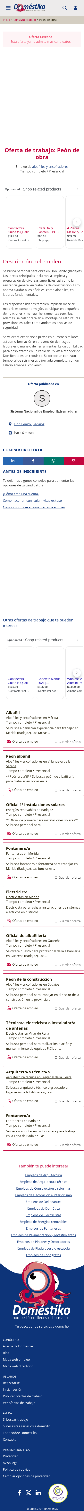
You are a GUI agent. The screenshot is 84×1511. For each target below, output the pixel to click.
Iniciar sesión (12, 1389)
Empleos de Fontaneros (43, 1228)
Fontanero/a (18, 848)
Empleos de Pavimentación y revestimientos (43, 1235)
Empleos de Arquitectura (43, 1175)
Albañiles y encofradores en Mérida (32, 718)
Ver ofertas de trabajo (19, 1403)
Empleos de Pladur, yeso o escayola (43, 1248)
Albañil (13, 712)
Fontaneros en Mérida (22, 853)
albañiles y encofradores (50, 166)
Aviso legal (10, 1463)
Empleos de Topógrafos (43, 1255)
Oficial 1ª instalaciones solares (35, 804)
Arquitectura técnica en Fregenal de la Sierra (38, 1077)
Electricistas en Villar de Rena (27, 1033)
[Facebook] (19, 1493)
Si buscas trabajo (15, 1419)
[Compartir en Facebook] (33, 461)
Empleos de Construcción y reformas (43, 1188)
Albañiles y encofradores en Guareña (33, 941)
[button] (8, 8)
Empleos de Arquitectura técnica (44, 1182)
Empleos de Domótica (43, 1208)
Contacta (9, 1439)
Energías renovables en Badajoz (29, 810)
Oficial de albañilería (26, 935)
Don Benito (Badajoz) (29, 424)
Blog (6, 1353)
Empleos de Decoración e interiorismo (43, 1195)
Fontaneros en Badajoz (23, 1121)
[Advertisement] (42, 97)
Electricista (17, 891)
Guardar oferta (69, 742)
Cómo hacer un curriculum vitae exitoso (32, 500)
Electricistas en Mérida (22, 897)
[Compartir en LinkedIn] (13, 461)
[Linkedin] (38, 1493)
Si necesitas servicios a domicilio (27, 1426)
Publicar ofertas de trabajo (22, 1396)
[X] (28, 1493)
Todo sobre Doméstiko (20, 1433)
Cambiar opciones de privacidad (26, 1476)
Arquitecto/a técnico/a (28, 1072)
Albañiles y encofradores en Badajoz (32, 984)
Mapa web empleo (16, 1359)
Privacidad (10, 1456)
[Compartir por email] (74, 461)
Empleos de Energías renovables (43, 1222)
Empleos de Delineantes (43, 1202)
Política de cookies (16, 1469)
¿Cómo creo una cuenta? (21, 494)
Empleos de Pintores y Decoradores (43, 1242)
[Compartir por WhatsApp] (54, 461)
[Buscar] (64, 7)
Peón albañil (18, 756)
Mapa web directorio (18, 1366)
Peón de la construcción (29, 979)
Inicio (6, 20)
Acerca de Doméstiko (18, 1346)
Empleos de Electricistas (43, 1215)
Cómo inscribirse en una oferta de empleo (34, 507)
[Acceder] (75, 7)
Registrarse (11, 1383)
